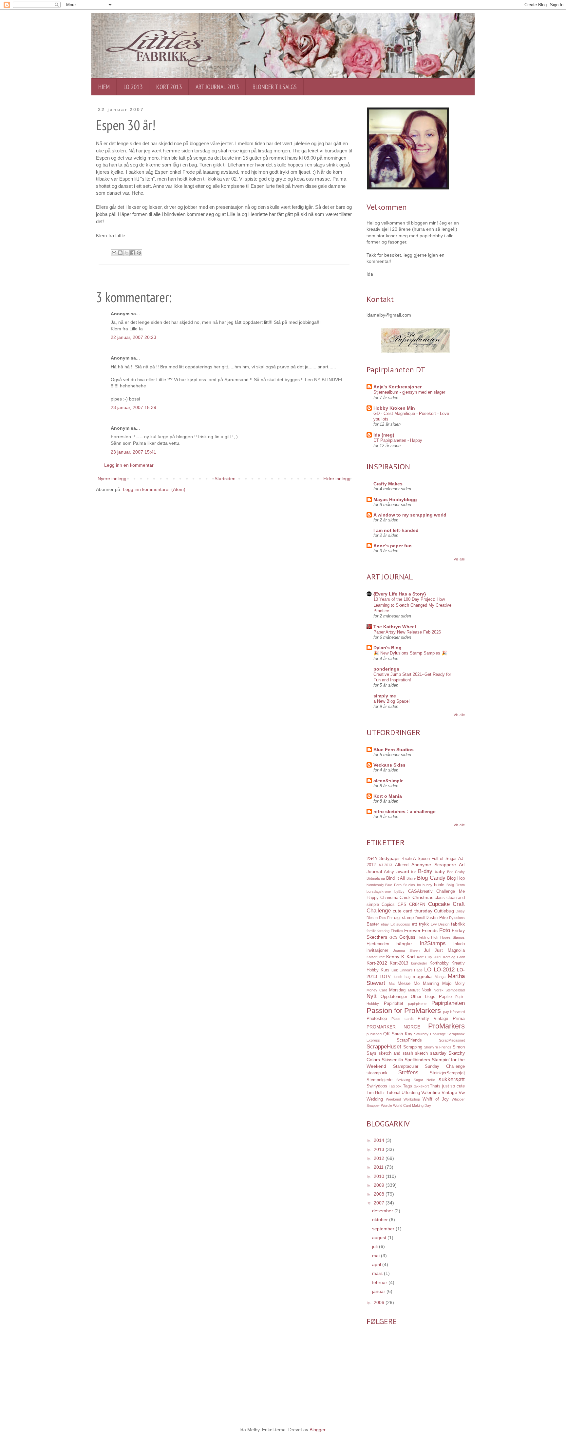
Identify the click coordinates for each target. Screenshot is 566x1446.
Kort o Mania (387, 796)
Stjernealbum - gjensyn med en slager (409, 392)
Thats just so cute (447, 1086)
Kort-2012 (377, 963)
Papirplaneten (448, 1003)
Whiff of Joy (436, 1099)
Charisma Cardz (395, 897)
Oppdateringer (394, 996)
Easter (373, 924)
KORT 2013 (169, 87)
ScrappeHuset (384, 1047)
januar (379, 1291)
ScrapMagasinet (452, 1040)
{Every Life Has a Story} (399, 593)
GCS (393, 937)
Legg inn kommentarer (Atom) (154, 489)
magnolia (422, 976)
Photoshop (377, 1018)
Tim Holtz (376, 1092)
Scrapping (412, 1047)
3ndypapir (389, 858)
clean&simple (388, 780)
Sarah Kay (402, 1034)
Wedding (375, 1099)
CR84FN (417, 904)
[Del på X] (126, 252)
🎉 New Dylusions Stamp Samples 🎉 (410, 653)
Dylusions (457, 918)
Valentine (430, 1092)
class (440, 897)
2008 (380, 1194)
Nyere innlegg (112, 478)
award (402, 871)
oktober (380, 1219)
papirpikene (417, 1004)
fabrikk (458, 924)
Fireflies (397, 931)
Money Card (377, 990)
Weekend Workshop (403, 1099)
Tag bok (395, 1086)
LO (427, 970)
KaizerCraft (376, 957)
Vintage (449, 1092)
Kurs (385, 970)
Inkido (459, 944)
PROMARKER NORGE (393, 1026)
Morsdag (397, 990)
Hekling (423, 937)
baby (440, 871)
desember (383, 1210)
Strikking (403, 1080)
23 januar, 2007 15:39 (133, 407)
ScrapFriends (409, 1040)
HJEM (104, 87)
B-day (425, 871)
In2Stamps (433, 943)
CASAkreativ (420, 891)
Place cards (402, 1019)
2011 (379, 1167)
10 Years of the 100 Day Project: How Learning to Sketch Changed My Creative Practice (412, 605)
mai (376, 1255)
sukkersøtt (452, 1079)
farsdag (383, 931)
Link (394, 970)
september (384, 1228)
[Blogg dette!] (120, 252)
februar (380, 1282)
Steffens (408, 1072)
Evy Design (440, 924)
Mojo (446, 983)
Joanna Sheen (406, 950)
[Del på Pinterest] (139, 252)
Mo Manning (426, 983)
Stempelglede (379, 1080)
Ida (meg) (383, 435)
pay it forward (454, 1012)
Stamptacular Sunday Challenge (429, 1066)
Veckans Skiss (389, 765)
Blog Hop (456, 878)
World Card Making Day (412, 1105)
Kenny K (395, 956)
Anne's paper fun (392, 545)
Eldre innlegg (336, 478)
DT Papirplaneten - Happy (397, 440)
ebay (385, 924)
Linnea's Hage (411, 970)
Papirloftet (393, 1003)
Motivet (414, 990)
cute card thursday (412, 910)
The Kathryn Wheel (394, 626)
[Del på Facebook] (132, 252)
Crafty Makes (388, 483)
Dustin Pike (436, 917)
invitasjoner (377, 950)
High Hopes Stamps (448, 937)
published (374, 1034)
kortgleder (419, 963)
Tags (407, 1086)
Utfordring (411, 1092)
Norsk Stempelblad (449, 990)
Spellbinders (417, 1059)
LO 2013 (132, 87)
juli (375, 1246)
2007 (380, 1202)
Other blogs (423, 996)
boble (439, 885)
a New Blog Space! (391, 701)
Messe (404, 983)
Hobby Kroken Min (394, 408)
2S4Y (372, 858)
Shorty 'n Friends (438, 1047)
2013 (380, 1149)
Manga (440, 977)
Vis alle (459, 559)
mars (378, 1273)
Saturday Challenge (430, 1034)
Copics (388, 904)
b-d (413, 872)
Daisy (460, 911)
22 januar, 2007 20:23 (133, 337)
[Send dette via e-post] (114, 252)
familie (371, 931)
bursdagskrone (379, 891)
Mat (392, 984)
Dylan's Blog (387, 647)
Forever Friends (421, 930)
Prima (459, 1018)
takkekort (421, 1086)
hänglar (404, 943)
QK (386, 1033)
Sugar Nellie (424, 1080)
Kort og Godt (454, 957)
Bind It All (395, 878)
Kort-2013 (399, 963)
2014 (380, 1140)
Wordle (386, 1105)
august (379, 1237)
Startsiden (225, 478)
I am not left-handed (396, 530)
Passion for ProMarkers (404, 1010)
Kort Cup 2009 (429, 957)
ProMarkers (446, 1026)
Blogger (317, 1429)
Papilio (445, 996)
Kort (410, 956)
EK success (400, 924)
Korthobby (439, 963)
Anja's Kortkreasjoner (397, 386)
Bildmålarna (376, 878)
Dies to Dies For (380, 918)
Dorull (419, 918)
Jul (427, 950)
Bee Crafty (456, 872)
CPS (402, 904)
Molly (460, 983)
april (377, 1264)
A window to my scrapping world (409, 515)
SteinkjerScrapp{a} (447, 1073)
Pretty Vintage (433, 1018)
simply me (384, 695)
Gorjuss (407, 937)
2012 (380, 1158)
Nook (426, 990)
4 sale (407, 859)
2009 (380, 1185)
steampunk (377, 1073)
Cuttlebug (444, 910)
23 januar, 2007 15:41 (133, 452)
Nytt (372, 996)
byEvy (399, 891)
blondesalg (375, 885)
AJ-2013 (385, 865)
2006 (380, 1302)
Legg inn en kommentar (129, 465)
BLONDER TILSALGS (275, 87)
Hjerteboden (378, 944)
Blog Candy (431, 878)
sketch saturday (430, 1053)
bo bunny (424, 885)
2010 (380, 1176)
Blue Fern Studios (393, 749)
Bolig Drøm (455, 885)
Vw (462, 1092)
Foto (444, 930)
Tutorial (393, 1092)
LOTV (385, 976)
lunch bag (402, 977)
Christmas (422, 897)
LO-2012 (444, 970)
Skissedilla (392, 1059)
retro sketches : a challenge (404, 811)
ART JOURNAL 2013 (217, 87)
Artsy (389, 872)
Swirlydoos (377, 1086)
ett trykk (420, 924)
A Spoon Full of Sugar (434, 858)
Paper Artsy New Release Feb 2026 (407, 632)
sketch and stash (396, 1053)
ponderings (386, 669)
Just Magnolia (450, 950)
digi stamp (404, 917)
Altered (401, 865)
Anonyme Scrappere (433, 864)
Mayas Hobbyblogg (395, 499)
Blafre (411, 878)
